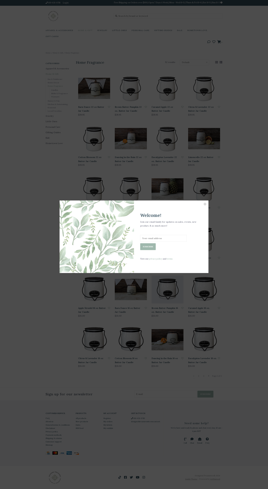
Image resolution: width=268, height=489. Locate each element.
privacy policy (155, 259)
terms (170, 259)
